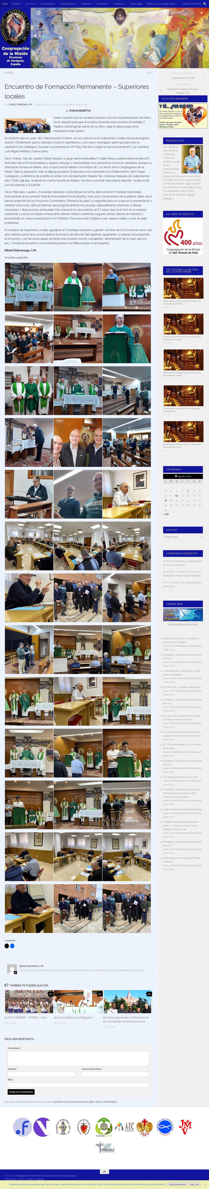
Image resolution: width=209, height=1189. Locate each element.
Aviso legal (136, 3)
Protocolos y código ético (161, 3)
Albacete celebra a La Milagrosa (73, 1017)
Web (10, 1079)
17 (166, 500)
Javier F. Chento (35, 1179)
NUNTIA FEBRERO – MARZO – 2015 (26, 1017)
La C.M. (30, 3)
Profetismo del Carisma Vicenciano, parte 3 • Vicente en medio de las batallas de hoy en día (181, 826)
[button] (29, 287)
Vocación (102, 3)
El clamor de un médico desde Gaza (182, 687)
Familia (16, 3)
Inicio (5, 3)
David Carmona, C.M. (20, 104)
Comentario (14, 1048)
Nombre (12, 1069)
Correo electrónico (91, 1069)
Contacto (119, 3)
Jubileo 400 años (191, 3)
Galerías (85, 3)
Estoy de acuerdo (177, 1184)
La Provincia (47, 3)
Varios (9, 72)
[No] (205, 1184)
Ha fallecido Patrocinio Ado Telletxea (181, 575)
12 (176, 495)
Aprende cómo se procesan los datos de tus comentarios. (85, 1101)
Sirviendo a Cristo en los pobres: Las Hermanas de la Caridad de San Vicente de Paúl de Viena (182, 793)
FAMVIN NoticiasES (179, 646)
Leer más (194, 1184)
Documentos (67, 3)
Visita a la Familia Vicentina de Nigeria (182, 809)
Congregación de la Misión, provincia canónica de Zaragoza (44, 1175)
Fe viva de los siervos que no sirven (181, 732)
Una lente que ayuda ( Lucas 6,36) (180, 777)
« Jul (166, 514)
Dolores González (175, 561)
